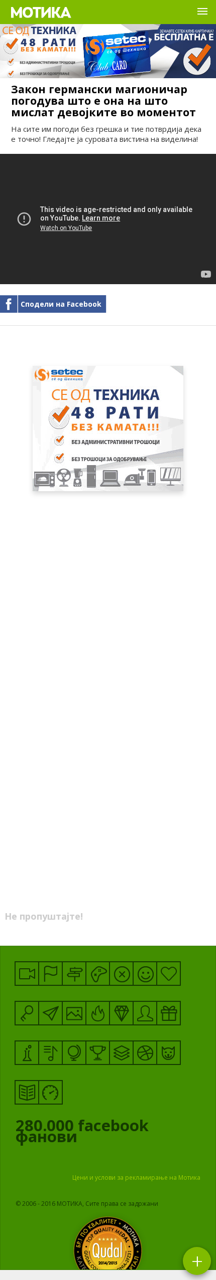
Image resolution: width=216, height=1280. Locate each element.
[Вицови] (145, 973)
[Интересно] (168, 1013)
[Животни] (168, 1052)
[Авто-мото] (50, 1092)
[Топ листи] (121, 1052)
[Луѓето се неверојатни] (50, 1013)
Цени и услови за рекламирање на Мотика (136, 1177)
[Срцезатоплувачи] (168, 973)
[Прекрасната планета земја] (74, 1052)
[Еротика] (121, 973)
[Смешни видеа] (27, 973)
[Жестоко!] (97, 1013)
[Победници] (97, 1052)
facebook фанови (82, 1133)
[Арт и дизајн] (121, 1013)
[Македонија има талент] (50, 1052)
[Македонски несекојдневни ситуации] (50, 973)
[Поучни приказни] (27, 1092)
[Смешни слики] (74, 1013)
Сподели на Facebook (61, 304)
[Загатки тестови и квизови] (27, 1013)
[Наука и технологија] (27, 1052)
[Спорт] (145, 1052)
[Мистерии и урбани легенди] (74, 973)
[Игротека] (97, 973)
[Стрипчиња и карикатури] (145, 1013)
